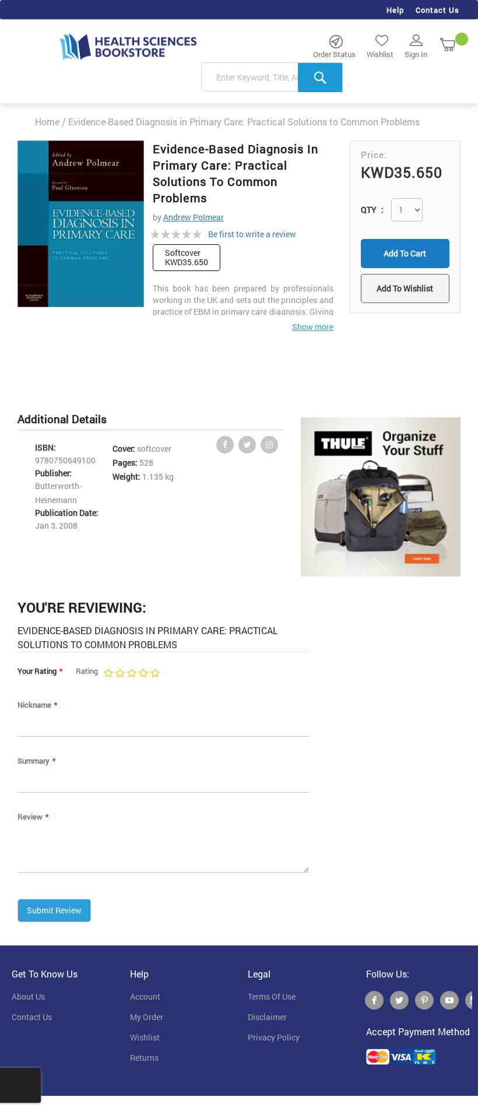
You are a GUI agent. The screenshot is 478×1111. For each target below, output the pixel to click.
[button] (405, 288)
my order (146, 1017)
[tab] (67, 419)
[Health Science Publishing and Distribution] (128, 46)
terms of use (272, 997)
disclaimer (267, 1017)
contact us (32, 1017)
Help (395, 10)
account (145, 997)
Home (47, 121)
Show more (312, 326)
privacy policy (274, 1037)
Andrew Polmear (193, 217)
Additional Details (62, 419)
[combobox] (272, 77)
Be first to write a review (252, 234)
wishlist (145, 1037)
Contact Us (437, 10)
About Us (28, 997)
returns (144, 1058)
